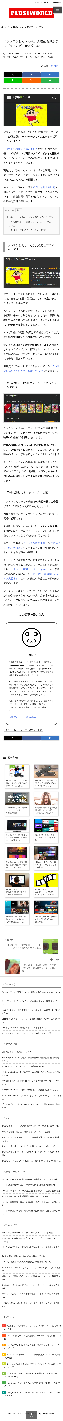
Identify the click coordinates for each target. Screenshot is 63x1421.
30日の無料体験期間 (43, 187)
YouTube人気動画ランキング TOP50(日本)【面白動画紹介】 (29, 1232)
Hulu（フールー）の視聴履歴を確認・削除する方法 (25, 1196)
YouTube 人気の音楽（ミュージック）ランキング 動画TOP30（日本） (32, 1327)
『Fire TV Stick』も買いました (20, 148)
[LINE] (13, 80)
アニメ (15, 57)
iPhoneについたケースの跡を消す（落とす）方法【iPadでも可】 (31, 1126)
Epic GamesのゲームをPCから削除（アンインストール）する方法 (32, 1384)
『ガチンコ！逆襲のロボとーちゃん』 (29, 569)
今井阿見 (31, 654)
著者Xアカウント (16, 717)
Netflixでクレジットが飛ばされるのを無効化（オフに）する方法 (31, 1179)
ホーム (7, 27)
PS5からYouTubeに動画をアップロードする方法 (24, 1027)
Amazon (20, 27)
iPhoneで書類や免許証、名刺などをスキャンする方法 (26, 1131)
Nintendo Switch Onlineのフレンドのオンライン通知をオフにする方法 (32, 1365)
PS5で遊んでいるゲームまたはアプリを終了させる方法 (26, 1033)
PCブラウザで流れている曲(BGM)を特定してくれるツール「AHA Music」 (31, 1375)
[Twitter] (13, 74)
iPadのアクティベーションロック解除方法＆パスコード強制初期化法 (32, 1356)
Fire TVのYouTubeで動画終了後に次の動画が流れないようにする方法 (31, 1346)
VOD (8, 57)
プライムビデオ (37, 27)
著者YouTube (30, 717)
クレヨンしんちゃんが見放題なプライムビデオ (30, 217)
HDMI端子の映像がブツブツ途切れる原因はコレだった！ (27, 1262)
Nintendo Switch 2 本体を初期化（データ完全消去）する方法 (30, 1090)
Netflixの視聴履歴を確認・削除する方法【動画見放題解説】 (29, 1185)
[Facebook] (31, 74)
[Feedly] (50, 80)
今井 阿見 (53, 65)
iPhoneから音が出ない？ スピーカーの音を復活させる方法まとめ (31, 1161)
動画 (37, 57)
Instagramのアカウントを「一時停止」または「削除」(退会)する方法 (32, 1394)
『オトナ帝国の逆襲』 (35, 543)
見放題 (50, 57)
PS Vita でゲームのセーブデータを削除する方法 (23, 1066)
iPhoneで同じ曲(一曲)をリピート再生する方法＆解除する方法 (30, 1146)
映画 (43, 57)
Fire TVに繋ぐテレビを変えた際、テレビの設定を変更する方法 (32, 1337)
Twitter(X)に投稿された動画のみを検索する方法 (23, 1256)
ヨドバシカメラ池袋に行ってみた (17, 1052)
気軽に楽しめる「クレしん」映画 (27, 230)
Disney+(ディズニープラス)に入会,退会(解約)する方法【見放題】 (31, 1190)
